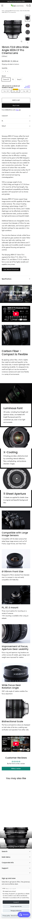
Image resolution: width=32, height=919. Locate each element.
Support (5, 868)
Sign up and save (8, 878)
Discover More (16, 299)
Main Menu (6, 857)
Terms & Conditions (16, 916)
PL (13, 79)
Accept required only (16, 906)
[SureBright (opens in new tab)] (27, 86)
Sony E (19, 79)
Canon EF (6, 79)
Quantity (4, 68)
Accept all (16, 902)
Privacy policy (6, 916)
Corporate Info (8, 862)
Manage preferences (16, 911)
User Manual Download (11, 269)
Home (3, 10)
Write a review (16, 769)
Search (4, 851)
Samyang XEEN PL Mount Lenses (12, 10)
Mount (4, 76)
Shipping (4, 64)
